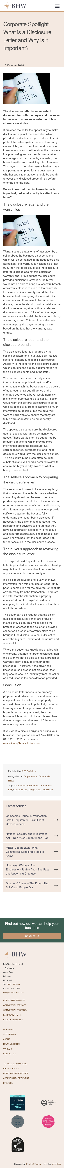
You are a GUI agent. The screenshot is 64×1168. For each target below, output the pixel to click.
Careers (7, 1048)
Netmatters (56, 1164)
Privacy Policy (11, 1068)
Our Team (8, 1029)
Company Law (20, 789)
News (11, 780)
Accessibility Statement (16, 1078)
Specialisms (9, 1034)
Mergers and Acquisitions (41, 789)
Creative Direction (33, 1164)
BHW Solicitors (28, 771)
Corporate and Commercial (37, 776)
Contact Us (9, 1053)
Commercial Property (15, 1010)
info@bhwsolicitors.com (13, 992)
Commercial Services (14, 1005)
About (6, 1039)
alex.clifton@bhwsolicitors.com (22, 743)
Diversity (8, 1082)
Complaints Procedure (15, 1073)
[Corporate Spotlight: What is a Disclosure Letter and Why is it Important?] (26, 107)
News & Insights (11, 1044)
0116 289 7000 (13, 984)
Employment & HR (12, 1014)
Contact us (32, 935)
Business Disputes (13, 1019)
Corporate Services (14, 1000)
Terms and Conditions (15, 1063)
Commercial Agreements (26, 785)
